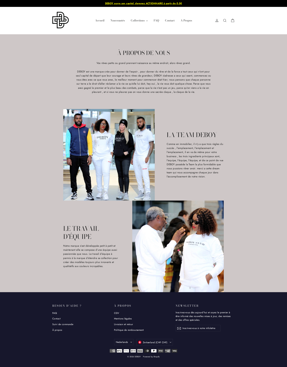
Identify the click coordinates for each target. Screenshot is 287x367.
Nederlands (122, 342)
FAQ (156, 20)
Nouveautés (117, 20)
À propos (57, 330)
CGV (116, 313)
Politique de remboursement (129, 330)
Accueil (99, 20)
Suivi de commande (62, 324)
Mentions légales (123, 318)
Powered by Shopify (151, 356)
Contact (170, 20)
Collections (138, 20)
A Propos (186, 20)
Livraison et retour (123, 324)
